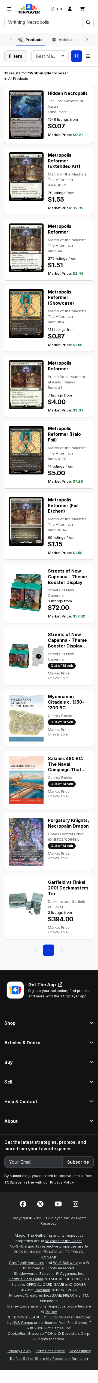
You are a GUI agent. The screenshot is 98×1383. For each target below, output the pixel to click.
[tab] (30, 40)
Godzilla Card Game (26, 1279)
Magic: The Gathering (33, 1235)
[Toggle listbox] (63, 56)
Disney (51, 1311)
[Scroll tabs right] (86, 39)
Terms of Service (50, 1351)
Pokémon (42, 1290)
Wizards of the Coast (63, 1241)
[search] (44, 22)
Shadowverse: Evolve (32, 1273)
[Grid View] (76, 56)
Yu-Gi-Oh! (18, 1246)
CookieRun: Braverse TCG (30, 1333)
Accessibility (80, 1351)
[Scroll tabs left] (11, 39)
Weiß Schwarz (65, 1262)
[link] (29, 9)
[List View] (88, 56)
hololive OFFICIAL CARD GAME (38, 1284)
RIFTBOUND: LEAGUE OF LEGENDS (36, 1317)
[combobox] (50, 56)
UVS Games (23, 1322)
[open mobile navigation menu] (9, 9)
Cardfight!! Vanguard (26, 1262)
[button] (87, 22)
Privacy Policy (62, 1182)
